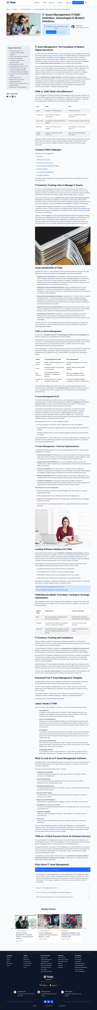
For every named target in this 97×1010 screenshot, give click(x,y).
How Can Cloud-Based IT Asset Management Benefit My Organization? (53, 892)
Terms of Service (48, 1005)
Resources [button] (51, 2)
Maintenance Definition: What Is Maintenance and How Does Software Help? (71, 934)
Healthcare (60, 965)
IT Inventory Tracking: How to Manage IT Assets (17, 61)
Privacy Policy (62, 1005)
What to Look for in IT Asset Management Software (17, 80)
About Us (9, 957)
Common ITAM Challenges (16, 58)
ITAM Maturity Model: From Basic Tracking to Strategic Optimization (18, 69)
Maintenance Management (81, 967)
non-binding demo (58, 590)
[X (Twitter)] (10, 97)
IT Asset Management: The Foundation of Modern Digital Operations (17, 52)
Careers (8, 965)
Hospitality (60, 967)
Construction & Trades (63, 959)
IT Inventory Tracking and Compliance (19, 72)
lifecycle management (57, 340)
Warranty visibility (42, 169)
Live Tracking (44, 969)
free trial (61, 586)
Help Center (26, 959)
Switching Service (28, 963)
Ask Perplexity (78, 959)
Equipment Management (46, 959)
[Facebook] (7, 97)
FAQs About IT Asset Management (18, 87)
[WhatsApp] (15, 97)
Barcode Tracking (79, 969)
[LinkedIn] (12, 97)
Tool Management (45, 961)
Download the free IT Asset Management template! (49, 698)
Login (69, 2)
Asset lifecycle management (45, 172)
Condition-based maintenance (46, 427)
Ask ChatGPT (78, 957)
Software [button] (37, 2)
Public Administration (62, 961)
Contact (8, 959)
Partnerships (9, 963)
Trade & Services (62, 957)
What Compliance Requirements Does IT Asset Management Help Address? (54, 897)
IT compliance (75, 203)
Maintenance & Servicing (46, 963)
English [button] (87, 2)
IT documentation (82, 208)
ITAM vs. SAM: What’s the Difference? (19, 56)
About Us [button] (60, 2)
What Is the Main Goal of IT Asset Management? (48, 869)
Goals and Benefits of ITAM (16, 64)
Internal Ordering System (46, 971)
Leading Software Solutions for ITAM (19, 66)
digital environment (52, 53)
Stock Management (79, 965)
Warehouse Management (46, 965)
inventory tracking (83, 842)
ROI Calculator (27, 965)
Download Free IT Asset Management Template (19, 74)
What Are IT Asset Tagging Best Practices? (46, 888)
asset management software (68, 215)
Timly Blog (14, 9)
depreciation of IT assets (61, 324)
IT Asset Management (25, 9)
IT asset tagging (48, 499)
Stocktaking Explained (80, 963)
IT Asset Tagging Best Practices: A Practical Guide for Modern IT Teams (48, 934)
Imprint (34, 1005)
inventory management (69, 555)
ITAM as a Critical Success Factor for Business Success (19, 84)
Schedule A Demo (78, 2)
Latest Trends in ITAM (15, 77)
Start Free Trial (61, 32)
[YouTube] (48, 1001)
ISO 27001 (46, 643)
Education (60, 963)
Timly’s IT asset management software (46, 825)
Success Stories (27, 961)
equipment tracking (53, 166)
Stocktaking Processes (46, 967)
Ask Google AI (78, 961)
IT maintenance (75, 309)
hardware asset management (50, 282)
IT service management (59, 57)
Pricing (44, 2)
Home (8, 9)
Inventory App (44, 957)
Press (8, 961)
